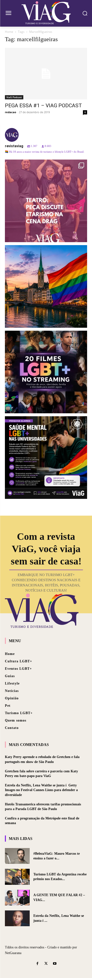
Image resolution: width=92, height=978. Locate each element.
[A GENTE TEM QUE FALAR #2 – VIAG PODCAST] (17, 898)
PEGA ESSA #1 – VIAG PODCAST (43, 106)
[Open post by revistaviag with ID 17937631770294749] (46, 372)
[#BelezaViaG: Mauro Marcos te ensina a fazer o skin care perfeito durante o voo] (17, 856)
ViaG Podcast (14, 97)
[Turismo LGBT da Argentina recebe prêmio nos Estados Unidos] (17, 877)
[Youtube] (55, 964)
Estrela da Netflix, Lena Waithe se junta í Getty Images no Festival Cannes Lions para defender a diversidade (41, 790)
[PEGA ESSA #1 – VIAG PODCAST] (46, 74)
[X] (46, 964)
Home (9, 32)
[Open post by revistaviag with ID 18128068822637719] (46, 201)
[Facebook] (37, 964)
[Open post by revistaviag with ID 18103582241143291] (46, 286)
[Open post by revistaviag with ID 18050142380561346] (46, 457)
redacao (10, 112)
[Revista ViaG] (46, 12)
